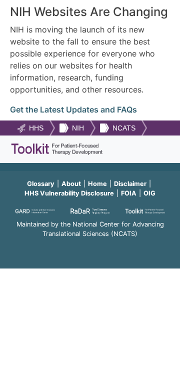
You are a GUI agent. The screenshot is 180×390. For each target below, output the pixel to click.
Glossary (40, 184)
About (71, 184)
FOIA (128, 193)
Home (97, 184)
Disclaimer (130, 184)
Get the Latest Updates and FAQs (73, 109)
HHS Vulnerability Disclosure (69, 193)
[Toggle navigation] (156, 149)
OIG (150, 193)
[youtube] (90, 247)
